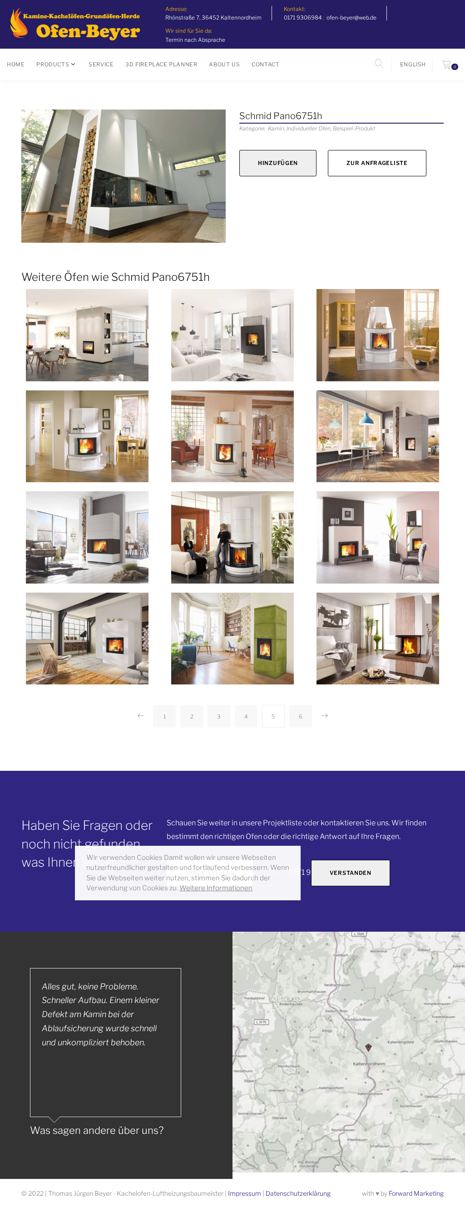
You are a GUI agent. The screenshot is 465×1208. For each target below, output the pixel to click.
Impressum (244, 1193)
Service (101, 64)
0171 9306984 (303, 17)
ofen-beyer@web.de (351, 17)
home (16, 64)
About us (224, 64)
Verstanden (350, 872)
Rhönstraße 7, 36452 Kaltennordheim (213, 17)
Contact (265, 64)
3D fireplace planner (161, 64)
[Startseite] (75, 24)
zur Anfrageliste (377, 163)
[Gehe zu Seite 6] (324, 716)
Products (52, 64)
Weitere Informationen (215, 888)
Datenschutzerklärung (298, 1193)
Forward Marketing (416, 1193)
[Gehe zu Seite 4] (140, 716)
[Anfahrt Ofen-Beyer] (348, 1055)
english (413, 64)
